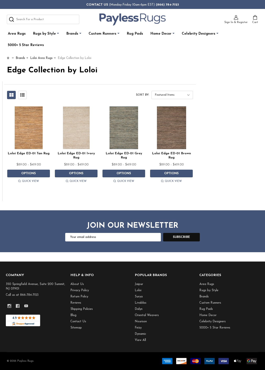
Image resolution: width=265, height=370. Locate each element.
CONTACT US (97, 4)
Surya (139, 296)
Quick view (30, 181)
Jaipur (139, 284)
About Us (77, 284)
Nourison (141, 321)
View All (140, 340)
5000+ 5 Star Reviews (26, 45)
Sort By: (142, 94)
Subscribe (181, 237)
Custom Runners (102, 33)
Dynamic (140, 334)
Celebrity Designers (198, 33)
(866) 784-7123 (167, 4)
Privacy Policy (79, 290)
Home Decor (160, 33)
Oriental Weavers (147, 315)
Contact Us (78, 321)
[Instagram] (9, 306)
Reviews (75, 302)
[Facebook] (17, 306)
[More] (58, 33)
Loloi (138, 290)
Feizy (138, 327)
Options (28, 173)
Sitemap (76, 327)
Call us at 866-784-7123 (22, 295)
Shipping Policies (81, 309)
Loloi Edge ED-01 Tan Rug (28, 153)
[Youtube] (26, 306)
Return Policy (79, 296)
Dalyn (138, 309)
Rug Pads (135, 33)
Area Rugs (17, 33)
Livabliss (140, 302)
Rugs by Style (44, 33)
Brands (72, 33)
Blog (73, 315)
